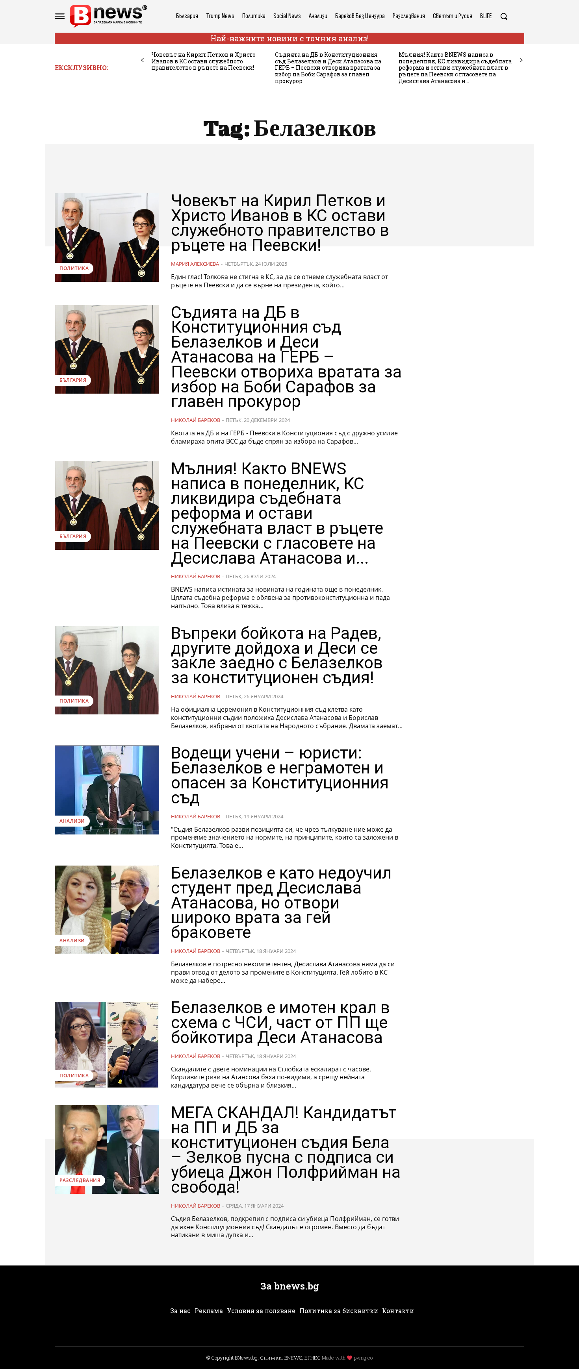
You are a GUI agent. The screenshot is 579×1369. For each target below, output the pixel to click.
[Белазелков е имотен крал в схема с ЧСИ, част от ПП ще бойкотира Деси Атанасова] (107, 1044)
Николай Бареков (195, 420)
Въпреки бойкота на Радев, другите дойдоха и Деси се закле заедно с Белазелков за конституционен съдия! (277, 655)
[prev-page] (142, 60)
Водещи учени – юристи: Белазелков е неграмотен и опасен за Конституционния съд (280, 775)
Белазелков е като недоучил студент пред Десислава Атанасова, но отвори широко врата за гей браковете (281, 902)
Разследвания (79, 1180)
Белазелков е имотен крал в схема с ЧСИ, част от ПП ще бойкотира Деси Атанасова (280, 1022)
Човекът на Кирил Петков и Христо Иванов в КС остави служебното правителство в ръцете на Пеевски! (203, 61)
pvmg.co (363, 1357)
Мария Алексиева (195, 263)
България (72, 380)
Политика (74, 268)
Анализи (72, 821)
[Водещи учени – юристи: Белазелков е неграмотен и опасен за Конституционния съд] (107, 790)
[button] (504, 16)
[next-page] (521, 60)
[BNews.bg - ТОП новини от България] (108, 16)
